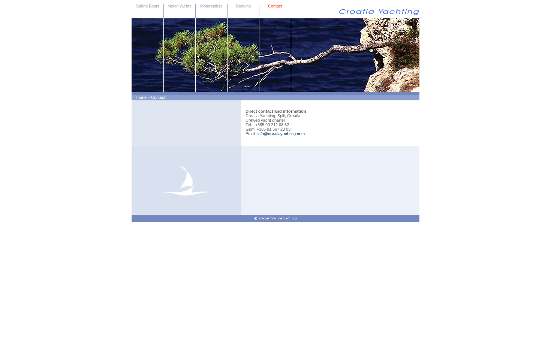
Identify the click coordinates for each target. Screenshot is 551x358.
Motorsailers (211, 6)
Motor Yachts (180, 6)
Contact (275, 6)
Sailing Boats (147, 6)
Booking (243, 6)
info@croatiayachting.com (281, 133)
